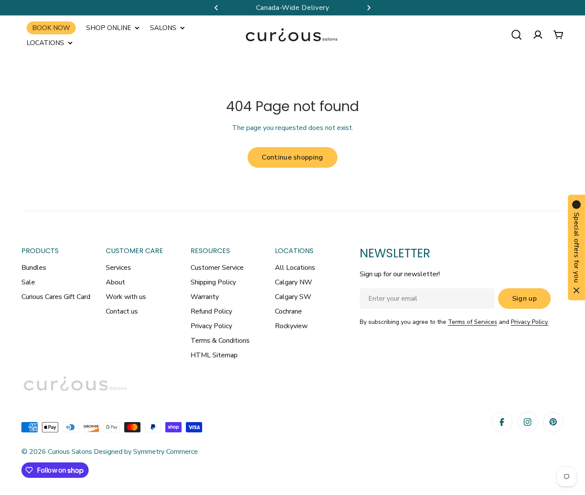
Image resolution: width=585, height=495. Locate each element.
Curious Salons (70, 451)
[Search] (516, 35)
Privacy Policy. (530, 322)
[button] (216, 8)
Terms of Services (472, 322)
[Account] (538, 35)
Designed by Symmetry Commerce (145, 451)
